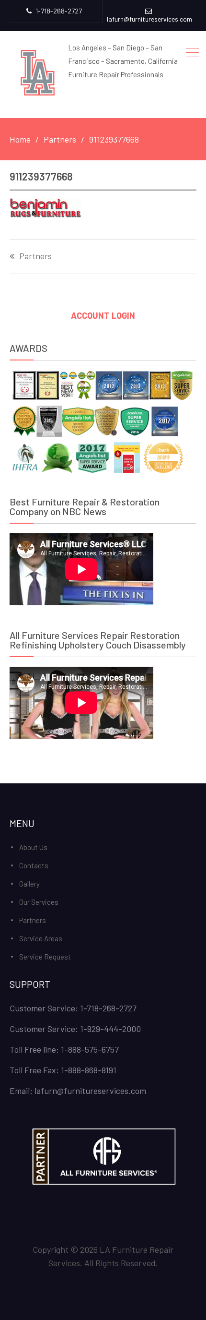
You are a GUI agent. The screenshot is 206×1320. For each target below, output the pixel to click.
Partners (35, 256)
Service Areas (40, 938)
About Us (33, 847)
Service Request (45, 956)
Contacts (33, 865)
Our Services (38, 902)
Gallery (29, 883)
